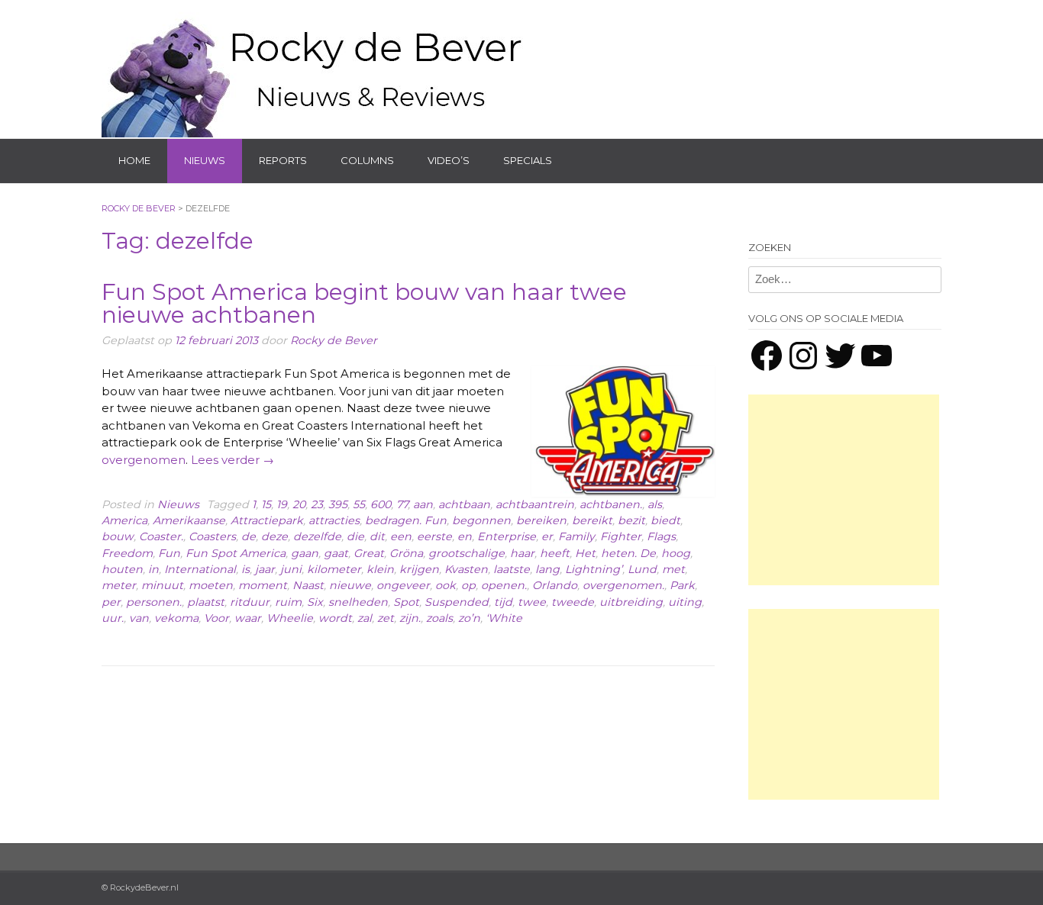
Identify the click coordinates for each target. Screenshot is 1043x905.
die (355, 536)
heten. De (628, 553)
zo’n (469, 618)
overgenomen (144, 460)
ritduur (250, 602)
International (200, 569)
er (547, 536)
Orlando (554, 585)
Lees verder (232, 460)
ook (445, 585)
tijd (503, 602)
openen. (504, 585)
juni (291, 569)
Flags (661, 536)
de (248, 536)
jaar (265, 569)
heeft (555, 553)
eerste (434, 536)
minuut (162, 585)
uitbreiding (631, 602)
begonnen (481, 520)
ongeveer (403, 585)
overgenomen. (623, 585)
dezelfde (317, 536)
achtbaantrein (535, 504)
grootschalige (466, 553)
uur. (113, 618)
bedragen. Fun (406, 520)
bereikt (592, 520)
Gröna (406, 553)
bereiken (541, 520)
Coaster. (161, 536)
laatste (511, 569)
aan (423, 504)
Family (576, 536)
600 (380, 504)
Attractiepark (267, 520)
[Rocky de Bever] (315, 68)
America (124, 520)
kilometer (334, 569)
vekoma (176, 618)
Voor (216, 618)
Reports (283, 160)
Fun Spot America (236, 553)
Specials (527, 160)
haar (522, 553)
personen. (154, 602)
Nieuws (204, 160)
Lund (642, 569)
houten (122, 569)
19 (281, 504)
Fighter (620, 536)
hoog (675, 553)
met (673, 569)
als (654, 504)
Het (585, 553)
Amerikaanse (189, 520)
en (464, 536)
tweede (572, 602)
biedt (665, 520)
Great (369, 553)
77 (402, 504)
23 (317, 504)
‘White (504, 618)
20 (298, 504)
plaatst (205, 602)
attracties (334, 520)
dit (377, 536)
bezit (631, 520)
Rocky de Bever (333, 340)
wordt (335, 618)
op (468, 585)
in (153, 569)
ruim (288, 602)
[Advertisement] (843, 490)
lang (547, 569)
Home (134, 160)
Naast (308, 585)
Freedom (127, 553)
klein (380, 569)
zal (364, 618)
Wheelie (289, 618)
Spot (406, 602)
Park (682, 585)
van (139, 618)
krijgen (419, 569)
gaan (304, 553)
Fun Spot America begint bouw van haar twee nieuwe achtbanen (364, 303)
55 (359, 504)
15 (266, 504)
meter (119, 585)
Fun (169, 553)
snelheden (358, 602)
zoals (439, 618)
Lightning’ (593, 569)
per (111, 602)
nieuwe (350, 585)
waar (247, 618)
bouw (118, 536)
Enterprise (506, 536)
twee (532, 602)
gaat (336, 553)
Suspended (457, 602)
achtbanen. (611, 504)
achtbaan (464, 504)
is (245, 569)
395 (337, 504)
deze (274, 536)
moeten (211, 585)
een (401, 536)
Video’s (449, 160)
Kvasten (466, 569)
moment (262, 585)
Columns (367, 160)
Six (315, 602)
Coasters (212, 536)
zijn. (410, 618)
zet (385, 618)
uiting (685, 602)
